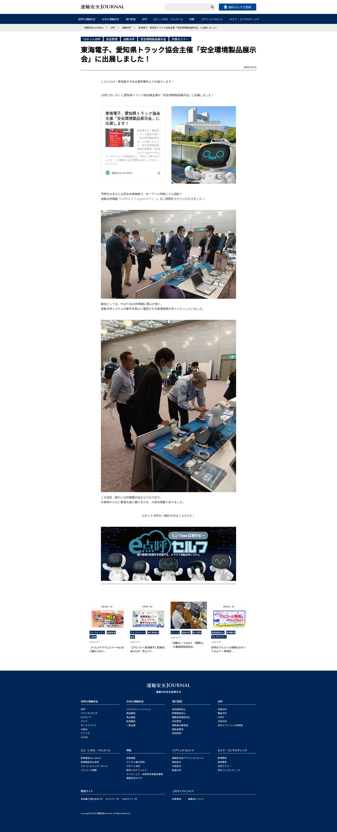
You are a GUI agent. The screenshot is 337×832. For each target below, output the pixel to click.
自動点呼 (129, 39)
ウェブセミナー (97, 632)
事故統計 (176, 762)
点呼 (144, 19)
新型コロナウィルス (136, 770)
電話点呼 (222, 713)
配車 (132, 636)
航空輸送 (131, 721)
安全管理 (111, 39)
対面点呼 (222, 709)
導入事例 (197, 632)
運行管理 (131, 19)
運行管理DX (153, 632)
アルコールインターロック (94, 766)
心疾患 (93, 636)
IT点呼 (221, 717)
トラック (175, 632)
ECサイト (110, 799)
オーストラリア (89, 725)
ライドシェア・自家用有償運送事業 (144, 774)
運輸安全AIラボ (134, 778)
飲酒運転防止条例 (90, 762)
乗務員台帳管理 (180, 725)
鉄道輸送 (131, 713)
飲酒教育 (231, 632)
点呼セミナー (224, 766)
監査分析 (176, 770)
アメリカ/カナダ (89, 713)
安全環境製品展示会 (153, 39)
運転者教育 (177, 729)
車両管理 (176, 733)
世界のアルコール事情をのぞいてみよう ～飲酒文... (228, 649)
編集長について (196, 799)
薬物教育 (222, 762)
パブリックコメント (212, 19)
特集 (191, 19)
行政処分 (176, 766)
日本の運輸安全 (110, 19)
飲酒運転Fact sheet (91, 758)
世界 (83, 709)
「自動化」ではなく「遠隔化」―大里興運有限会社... (188, 644)
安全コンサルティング (229, 770)
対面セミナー (180, 39)
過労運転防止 (179, 709)
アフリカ (85, 733)
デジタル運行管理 (135, 762)
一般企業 (131, 725)
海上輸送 (131, 717)
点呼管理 (176, 721)
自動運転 (131, 758)
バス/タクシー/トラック (138, 709)
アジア (84, 721)
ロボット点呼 (91, 39)
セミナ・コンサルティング (244, 19)
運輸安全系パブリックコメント (188, 758)
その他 (84, 737)
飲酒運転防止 (218, 632)
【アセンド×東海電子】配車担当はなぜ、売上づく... (147, 649)
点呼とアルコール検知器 (230, 725)
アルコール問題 (89, 770)
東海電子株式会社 (90, 799)
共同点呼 (222, 721)
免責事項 (176, 799)
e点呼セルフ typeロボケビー (139, 199)
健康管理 (111, 632)
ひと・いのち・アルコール (168, 19)
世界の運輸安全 (86, 19)
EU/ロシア (86, 717)
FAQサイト (128, 799)
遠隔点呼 (186, 632)
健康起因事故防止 (181, 717)
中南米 (84, 729)
